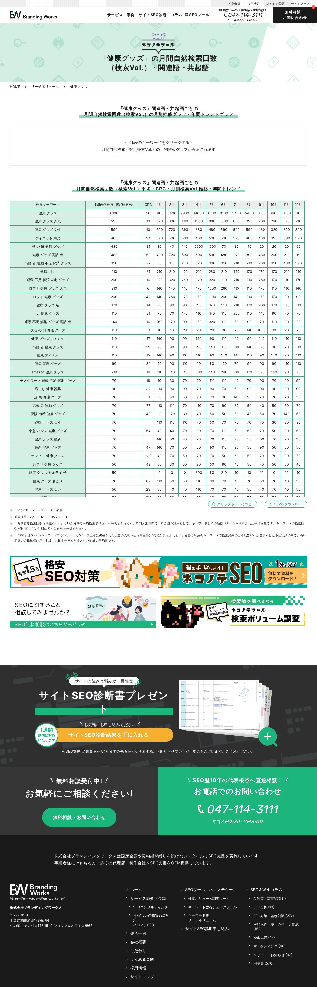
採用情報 (254, 4)
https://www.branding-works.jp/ (37, 898)
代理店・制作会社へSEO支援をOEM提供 (151, 863)
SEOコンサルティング (150, 907)
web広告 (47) (264, 937)
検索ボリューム (209, 898)
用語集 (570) (263, 963)
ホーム (136, 889)
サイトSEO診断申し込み (207, 928)
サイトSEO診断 (152, 14)
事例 (131, 14)
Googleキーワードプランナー (35, 510)
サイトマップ (300, 4)
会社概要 (235, 4)
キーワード (212, 907)
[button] (269, 737)
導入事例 (138, 933)
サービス (115, 14)
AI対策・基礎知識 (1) (269, 898)
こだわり (138, 950)
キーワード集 (202, 917)
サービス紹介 (148, 898)
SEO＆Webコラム (266, 889)
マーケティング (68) (269, 946)
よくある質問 (275, 4)
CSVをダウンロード (289, 504)
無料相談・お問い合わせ (295, 15)
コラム (176, 14)
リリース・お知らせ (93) (272, 955)
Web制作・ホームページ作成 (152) (276, 926)
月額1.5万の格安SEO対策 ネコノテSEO (151, 920)
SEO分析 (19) (263, 907)
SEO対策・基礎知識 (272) (273, 916)
